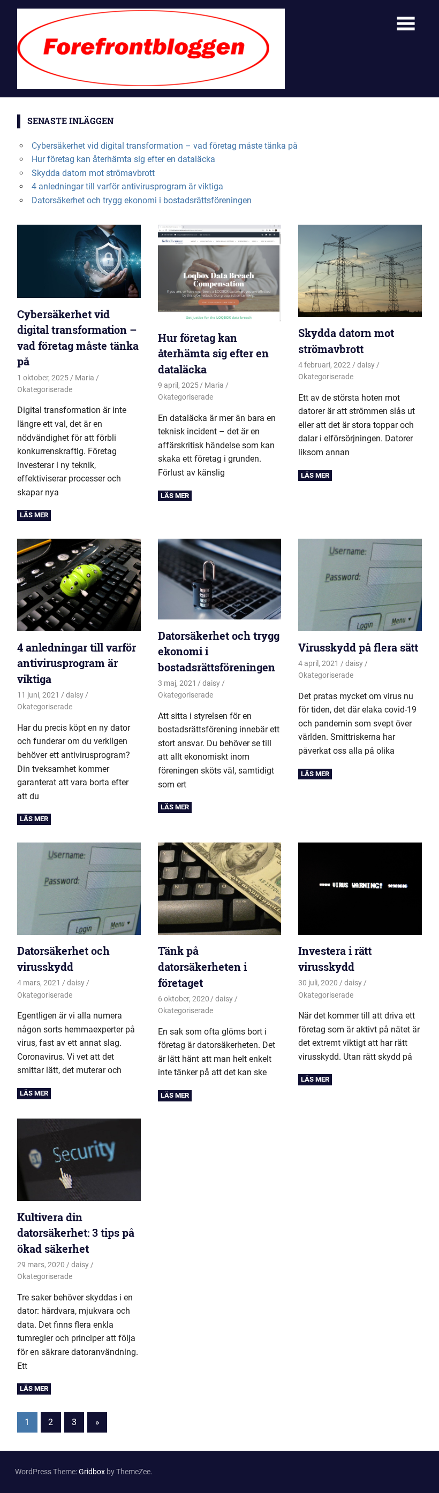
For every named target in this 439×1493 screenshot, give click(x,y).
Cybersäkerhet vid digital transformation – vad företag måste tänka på (165, 146)
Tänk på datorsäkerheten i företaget (202, 966)
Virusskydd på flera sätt (358, 647)
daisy (366, 365)
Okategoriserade (44, 389)
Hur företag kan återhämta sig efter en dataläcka (123, 159)
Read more (34, 515)
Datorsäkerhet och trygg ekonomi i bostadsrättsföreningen (142, 200)
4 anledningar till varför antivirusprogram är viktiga (127, 186)
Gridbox (92, 1471)
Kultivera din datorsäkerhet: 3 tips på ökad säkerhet (75, 1232)
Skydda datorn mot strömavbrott (93, 173)
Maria (84, 377)
